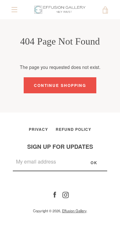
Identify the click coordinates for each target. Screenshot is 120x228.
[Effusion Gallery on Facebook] (55, 194)
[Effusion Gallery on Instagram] (65, 194)
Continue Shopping (60, 85)
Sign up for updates (60, 146)
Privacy (38, 129)
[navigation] (14, 10)
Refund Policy (73, 129)
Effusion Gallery (74, 210)
